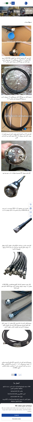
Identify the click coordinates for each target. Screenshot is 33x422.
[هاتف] (31, 204)
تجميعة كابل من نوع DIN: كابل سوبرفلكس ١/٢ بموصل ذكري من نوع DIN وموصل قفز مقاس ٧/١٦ (16, 98)
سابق (20, 374)
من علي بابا (26, 13)
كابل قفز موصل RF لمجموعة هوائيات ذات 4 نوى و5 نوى (16, 173)
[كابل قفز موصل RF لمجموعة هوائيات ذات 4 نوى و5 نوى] (16, 156)
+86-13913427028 (15, 391)
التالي (13, 374)
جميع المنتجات (28, 22)
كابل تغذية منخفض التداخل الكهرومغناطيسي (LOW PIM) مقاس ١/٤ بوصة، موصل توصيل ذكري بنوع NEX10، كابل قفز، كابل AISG (16, 286)
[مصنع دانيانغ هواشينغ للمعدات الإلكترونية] (26, 3)
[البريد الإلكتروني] (31, 212)
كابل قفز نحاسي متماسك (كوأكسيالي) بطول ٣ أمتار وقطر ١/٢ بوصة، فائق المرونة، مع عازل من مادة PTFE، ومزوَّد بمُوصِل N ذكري (16, 247)
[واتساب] (31, 208)
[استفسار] (31, 216)
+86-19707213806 (15, 396)
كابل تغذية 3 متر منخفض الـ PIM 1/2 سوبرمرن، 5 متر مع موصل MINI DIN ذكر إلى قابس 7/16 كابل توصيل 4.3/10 (16, 209)
